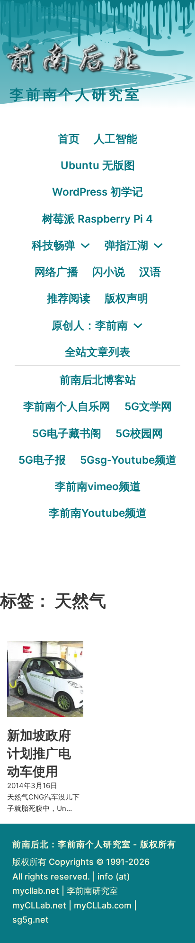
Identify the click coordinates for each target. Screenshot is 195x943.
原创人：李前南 (90, 325)
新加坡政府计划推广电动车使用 (39, 753)
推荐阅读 (68, 298)
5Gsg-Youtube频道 (128, 459)
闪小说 (108, 271)
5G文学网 (148, 406)
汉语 (150, 271)
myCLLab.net (39, 905)
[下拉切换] (85, 245)
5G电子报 (42, 459)
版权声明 (126, 298)
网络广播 (56, 271)
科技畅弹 (53, 245)
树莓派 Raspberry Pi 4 (97, 218)
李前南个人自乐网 (66, 406)
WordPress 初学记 (97, 191)
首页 (69, 138)
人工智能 (115, 138)
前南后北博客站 (98, 379)
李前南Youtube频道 (98, 512)
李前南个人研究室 (75, 94)
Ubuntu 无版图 (98, 165)
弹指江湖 (126, 245)
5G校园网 (139, 433)
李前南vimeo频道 (98, 486)
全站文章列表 (97, 351)
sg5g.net (30, 920)
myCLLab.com (103, 905)
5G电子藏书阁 (66, 433)
